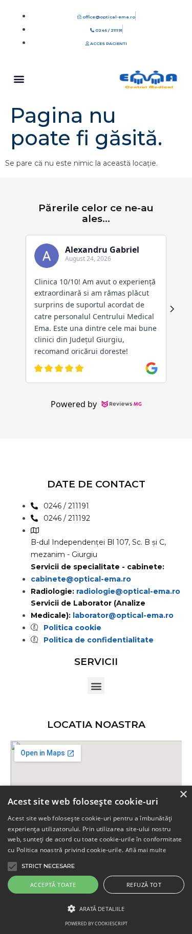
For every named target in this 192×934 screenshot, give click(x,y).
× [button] (183, 794)
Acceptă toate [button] (53, 884)
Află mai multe (145, 850)
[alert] (96, 860)
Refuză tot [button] (143, 884)
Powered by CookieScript (96, 923)
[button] (18, 78)
